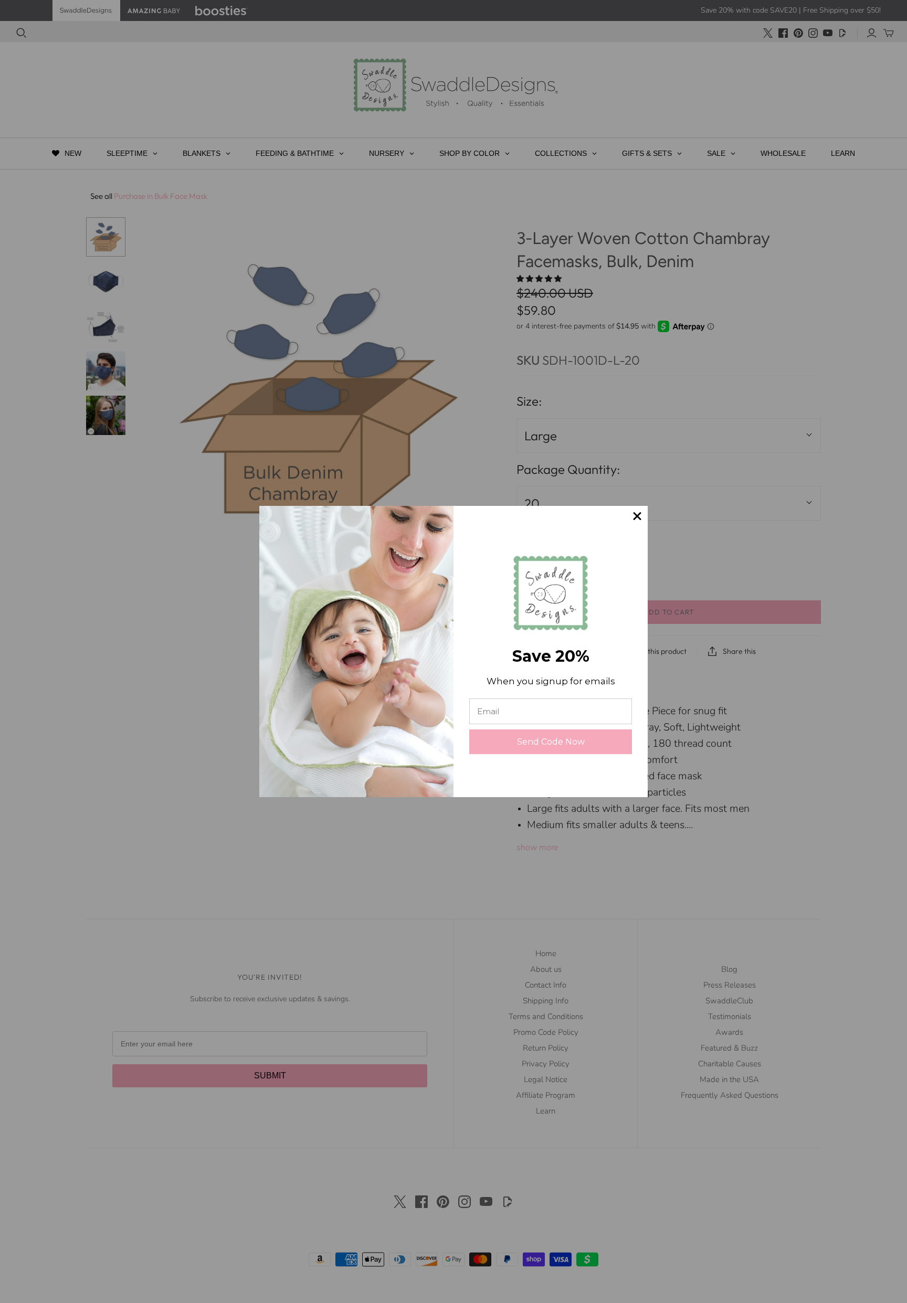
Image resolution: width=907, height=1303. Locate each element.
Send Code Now (551, 742)
